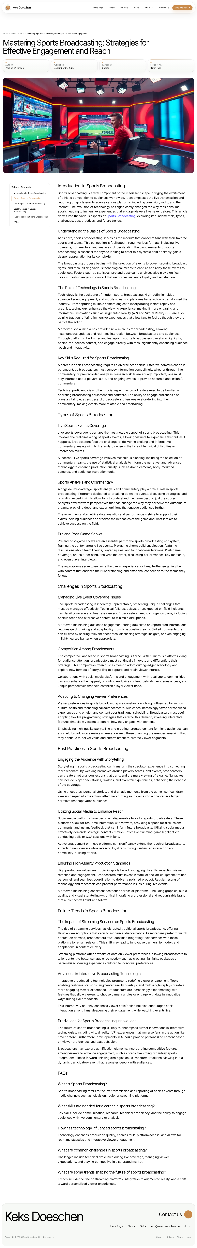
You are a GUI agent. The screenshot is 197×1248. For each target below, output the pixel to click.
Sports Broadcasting (120, 216)
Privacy (170, 1237)
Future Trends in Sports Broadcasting (31, 217)
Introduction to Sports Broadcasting (30, 193)
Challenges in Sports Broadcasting (29, 203)
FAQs (16, 222)
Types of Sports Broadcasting (27, 198)
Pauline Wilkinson (14, 68)
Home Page (116, 1226)
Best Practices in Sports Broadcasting (25, 210)
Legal (188, 1237)
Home (5, 34)
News (13, 34)
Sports (21, 34)
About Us (160, 1237)
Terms (180, 1237)
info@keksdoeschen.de (165, 1226)
